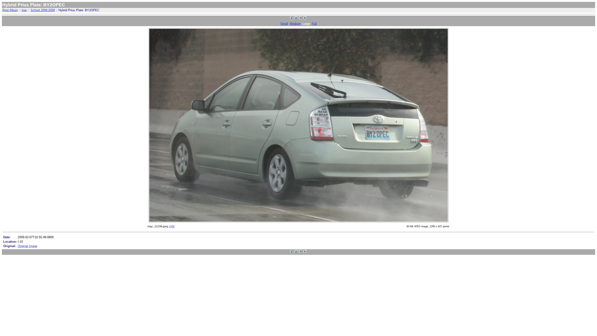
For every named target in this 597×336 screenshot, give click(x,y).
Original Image (27, 246)
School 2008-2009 (43, 10)
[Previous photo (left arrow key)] (300, 19)
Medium (295, 23)
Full (314, 23)
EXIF (172, 226)
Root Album (10, 10)
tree (24, 10)
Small (284, 23)
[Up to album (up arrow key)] (296, 19)
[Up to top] (292, 19)
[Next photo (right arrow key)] (305, 19)
